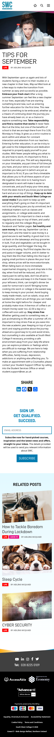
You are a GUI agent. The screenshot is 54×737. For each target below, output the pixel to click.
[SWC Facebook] (32, 659)
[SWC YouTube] (17, 659)
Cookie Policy (16, 722)
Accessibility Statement (40, 717)
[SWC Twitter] (37, 659)
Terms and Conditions (34, 722)
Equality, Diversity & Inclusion (16, 717)
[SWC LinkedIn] (22, 659)
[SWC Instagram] (27, 659)
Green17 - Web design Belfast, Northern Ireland (27, 731)
